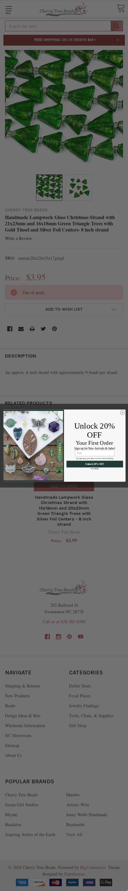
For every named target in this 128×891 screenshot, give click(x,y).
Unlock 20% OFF (94, 464)
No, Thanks (94, 469)
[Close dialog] (122, 412)
